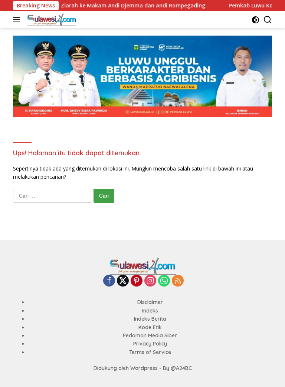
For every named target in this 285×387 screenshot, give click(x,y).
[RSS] (178, 281)
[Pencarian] (267, 20)
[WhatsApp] (164, 281)
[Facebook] (109, 281)
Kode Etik (150, 327)
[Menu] (18, 19)
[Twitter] (123, 281)
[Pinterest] (136, 281)
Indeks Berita (150, 318)
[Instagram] (150, 281)
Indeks (150, 310)
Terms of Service (150, 352)
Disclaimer (150, 302)
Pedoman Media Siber (150, 335)
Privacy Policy (150, 343)
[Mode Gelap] (255, 20)
